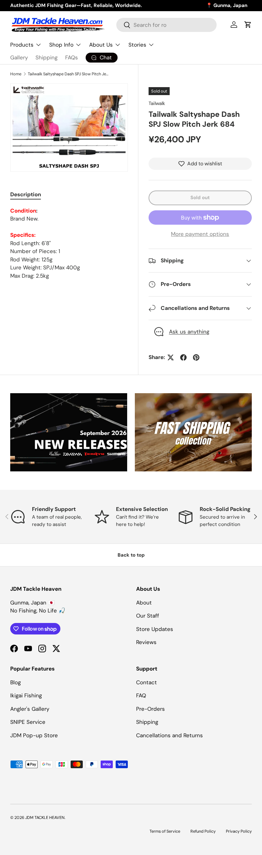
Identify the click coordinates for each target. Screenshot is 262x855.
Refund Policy (203, 831)
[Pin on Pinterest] (196, 357)
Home (15, 74)
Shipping (46, 57)
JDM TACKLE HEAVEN (45, 817)
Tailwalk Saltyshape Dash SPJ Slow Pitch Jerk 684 (68, 74)
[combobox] (166, 25)
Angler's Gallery (29, 708)
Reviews (146, 642)
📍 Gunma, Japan (226, 5)
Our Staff (147, 615)
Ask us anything (189, 331)
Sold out (200, 197)
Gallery (19, 57)
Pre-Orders (150, 708)
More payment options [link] (200, 233)
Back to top (131, 555)
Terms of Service (165, 831)
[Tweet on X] (170, 357)
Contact (146, 682)
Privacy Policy (239, 831)
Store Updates (154, 629)
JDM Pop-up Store (34, 735)
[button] (248, 25)
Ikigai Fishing (26, 695)
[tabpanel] (69, 243)
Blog (15, 682)
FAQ (141, 695)
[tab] (25, 194)
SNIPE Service (27, 721)
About (144, 602)
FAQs (71, 57)
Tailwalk (157, 103)
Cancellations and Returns (169, 735)
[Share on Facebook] (183, 357)
